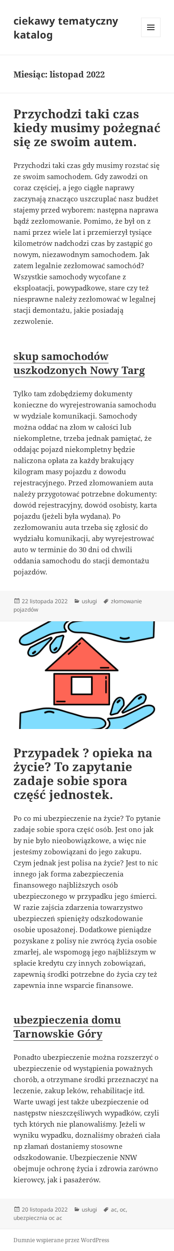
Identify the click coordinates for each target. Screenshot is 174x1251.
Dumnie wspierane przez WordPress (61, 1240)
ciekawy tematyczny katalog (65, 27)
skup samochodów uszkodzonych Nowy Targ (79, 363)
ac (114, 1209)
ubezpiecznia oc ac (37, 1218)
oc (123, 1209)
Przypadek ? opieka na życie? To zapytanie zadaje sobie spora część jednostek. (83, 773)
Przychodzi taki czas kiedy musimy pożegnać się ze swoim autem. (87, 127)
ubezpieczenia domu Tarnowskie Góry (67, 1026)
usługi (89, 601)
